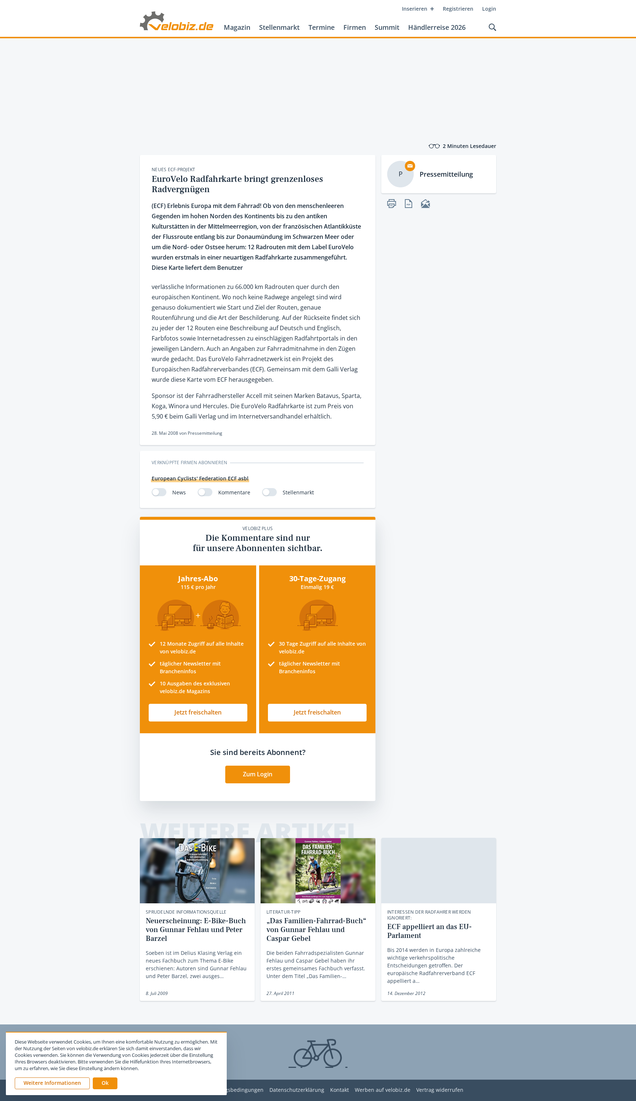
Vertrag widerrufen (439, 1090)
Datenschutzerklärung (296, 1090)
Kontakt (339, 1090)
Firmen (354, 27)
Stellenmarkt (279, 27)
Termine (321, 27)
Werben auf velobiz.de (382, 1090)
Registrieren (458, 8)
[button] (105, 1083)
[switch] (159, 492)
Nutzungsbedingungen (235, 1090)
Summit (387, 27)
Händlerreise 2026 (437, 27)
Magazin (237, 27)
